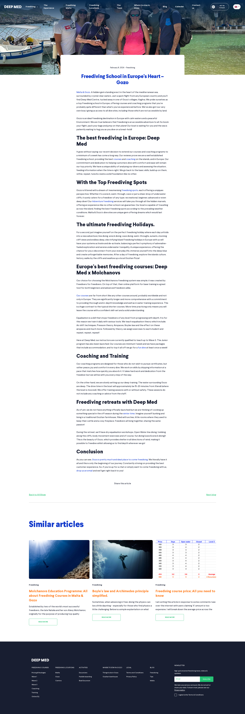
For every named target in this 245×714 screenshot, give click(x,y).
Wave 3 (34, 685)
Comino (58, 681)
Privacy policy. (179, 690)
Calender (179, 7)
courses (118, 159)
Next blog (211, 495)
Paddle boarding (85, 677)
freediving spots (130, 190)
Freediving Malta (71, 6)
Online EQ (35, 697)
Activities (83, 668)
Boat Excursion (84, 681)
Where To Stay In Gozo (112, 668)
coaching (130, 159)
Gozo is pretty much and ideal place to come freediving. (120, 460)
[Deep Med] (13, 7)
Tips (151, 677)
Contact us (196, 6)
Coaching (35, 689)
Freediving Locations (94, 6)
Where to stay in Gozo (142, 6)
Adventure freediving (102, 201)
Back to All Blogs (37, 495)
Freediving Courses (40, 668)
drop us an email (84, 471)
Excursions (83, 673)
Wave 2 (34, 681)
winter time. (129, 414)
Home (6, 77)
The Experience (49, 6)
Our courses (82, 296)
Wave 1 (34, 677)
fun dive (142, 348)
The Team (119, 6)
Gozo (57, 677)
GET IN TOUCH (222, 7)
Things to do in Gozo (110, 673)
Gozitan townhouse (110, 677)
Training (35, 693)
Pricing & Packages (39, 673)
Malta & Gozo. (83, 92)
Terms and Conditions (134, 673)
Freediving (30, 7)
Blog (165, 7)
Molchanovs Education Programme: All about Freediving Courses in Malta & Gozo (58, 596)
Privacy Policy (131, 677)
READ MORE (43, 622)
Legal (128, 668)
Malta (57, 673)
